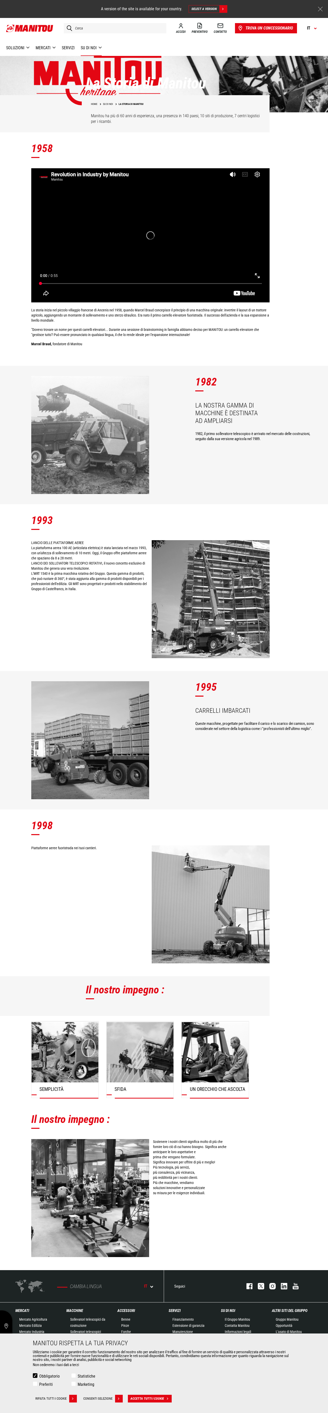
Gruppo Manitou (287, 1319)
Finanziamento (183, 1319)
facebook (247, 1286)
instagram (270, 1286)
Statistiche (86, 1376)
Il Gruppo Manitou (237, 1319)
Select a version (204, 9)
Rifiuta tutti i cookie (51, 1398)
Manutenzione (182, 1332)
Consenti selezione (97, 1398)
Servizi (175, 1310)
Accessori (126, 1310)
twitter (258, 1286)
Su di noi (228, 1310)
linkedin (281, 1286)
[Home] (30, 28)
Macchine (74, 1310)
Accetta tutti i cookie (147, 1398)
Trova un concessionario (269, 28)
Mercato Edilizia (30, 1325)
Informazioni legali (238, 1332)
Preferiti (46, 1384)
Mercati (22, 1310)
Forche (126, 1332)
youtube (293, 1286)
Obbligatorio (49, 1376)
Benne (125, 1319)
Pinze (125, 1325)
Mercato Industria (31, 1332)
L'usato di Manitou (289, 1332)
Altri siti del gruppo (290, 1310)
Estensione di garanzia (188, 1325)
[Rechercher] (68, 28)
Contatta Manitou (237, 1325)
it (145, 1286)
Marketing (86, 1384)
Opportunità (284, 1325)
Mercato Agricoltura (33, 1319)
